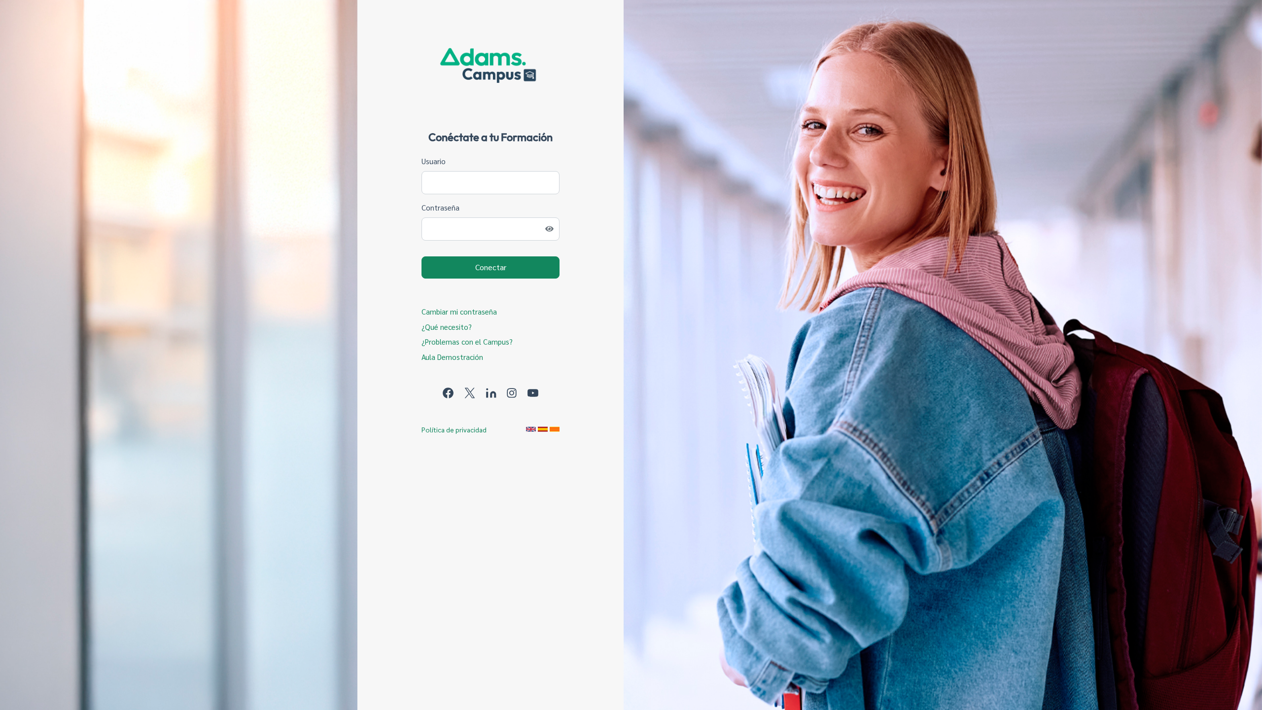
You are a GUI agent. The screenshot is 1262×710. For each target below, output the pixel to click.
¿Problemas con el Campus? (467, 341)
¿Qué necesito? (446, 326)
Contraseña (440, 207)
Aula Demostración (452, 356)
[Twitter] (471, 391)
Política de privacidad (454, 429)
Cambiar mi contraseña (459, 311)
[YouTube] (533, 391)
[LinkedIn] (492, 391)
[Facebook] (449, 391)
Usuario (433, 161)
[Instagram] (512, 391)
